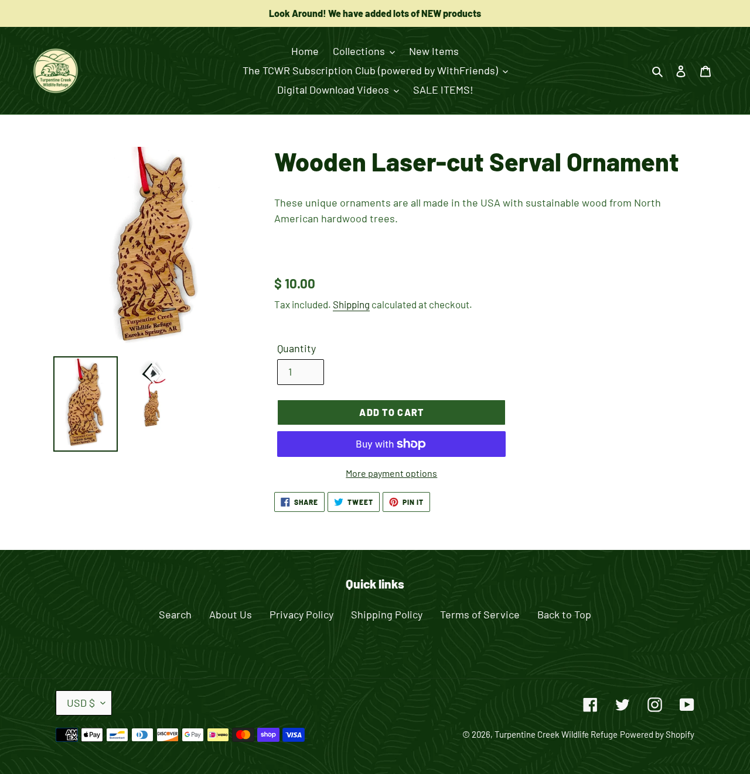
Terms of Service (480, 614)
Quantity (296, 348)
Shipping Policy (386, 614)
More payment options (391, 473)
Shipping (351, 304)
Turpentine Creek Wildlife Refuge (556, 734)
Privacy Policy (301, 614)
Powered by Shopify (657, 734)
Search (175, 614)
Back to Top (564, 614)
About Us (230, 614)
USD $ (81, 702)
